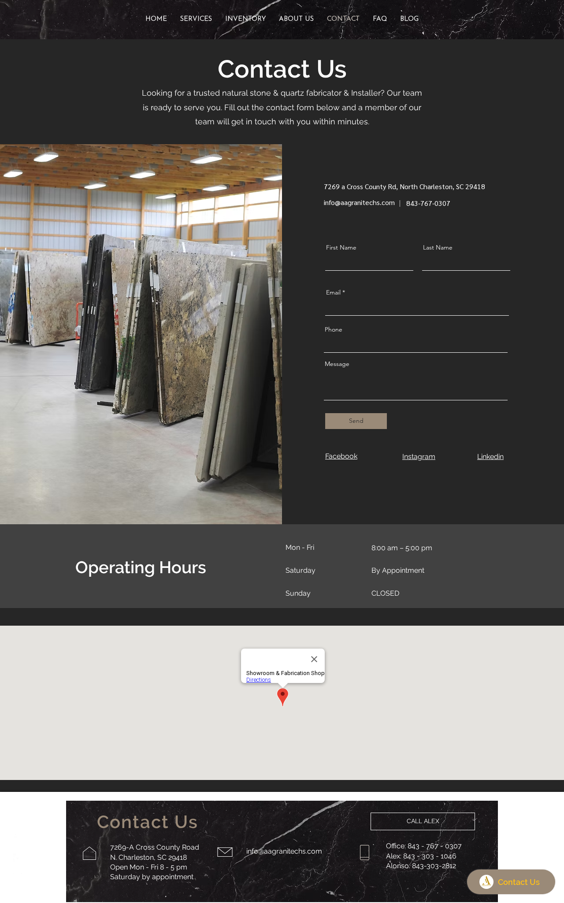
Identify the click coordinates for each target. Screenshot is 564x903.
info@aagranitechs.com (359, 202)
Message (337, 364)
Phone (333, 329)
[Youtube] (17, 838)
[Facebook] (17, 858)
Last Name (438, 247)
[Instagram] (17, 877)
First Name (341, 247)
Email (333, 292)
